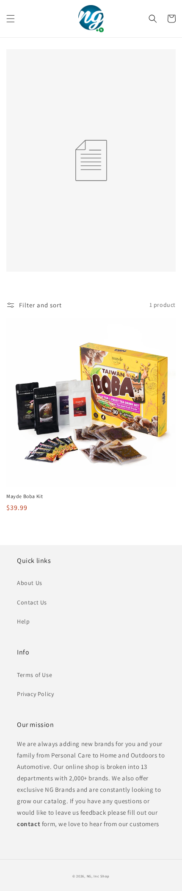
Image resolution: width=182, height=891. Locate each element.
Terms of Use (34, 675)
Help (23, 621)
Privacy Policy (35, 694)
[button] (10, 18)
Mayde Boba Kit (24, 496)
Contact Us (32, 602)
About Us (29, 583)
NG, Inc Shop (98, 876)
